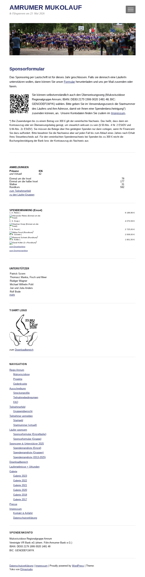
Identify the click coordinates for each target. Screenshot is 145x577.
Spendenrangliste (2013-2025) (29, 457)
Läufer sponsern (18, 429)
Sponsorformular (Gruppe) (27, 438)
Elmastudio (26, 569)
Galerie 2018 (20, 494)
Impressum (118, 113)
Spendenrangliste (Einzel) (27, 448)
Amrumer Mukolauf (45, 7)
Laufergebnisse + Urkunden (24, 466)
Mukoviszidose (21, 374)
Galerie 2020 (20, 490)
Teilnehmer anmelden (21, 416)
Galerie (13, 471)
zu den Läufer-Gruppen (21, 194)
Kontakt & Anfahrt (23, 513)
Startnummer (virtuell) (25, 425)
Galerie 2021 (20, 485)
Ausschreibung (17, 388)
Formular (69, 81)
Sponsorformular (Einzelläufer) (29, 434)
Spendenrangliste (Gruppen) (28, 452)
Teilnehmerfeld (17, 406)
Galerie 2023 (20, 475)
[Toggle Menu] (131, 9)
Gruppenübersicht (22, 411)
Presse (13, 504)
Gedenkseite (20, 383)
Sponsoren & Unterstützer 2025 (26, 443)
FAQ (15, 402)
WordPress (78, 565)
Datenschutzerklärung (25, 517)
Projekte (17, 379)
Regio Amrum (16, 370)
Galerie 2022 (20, 480)
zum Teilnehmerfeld (20, 190)
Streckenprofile (21, 392)
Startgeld (18, 420)
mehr (12, 294)
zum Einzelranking (17, 247)
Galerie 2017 (20, 499)
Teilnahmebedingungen (25, 397)
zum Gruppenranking (18, 251)
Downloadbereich (24, 349)
